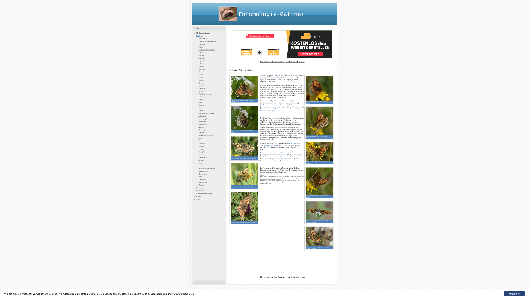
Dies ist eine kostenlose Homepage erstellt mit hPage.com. (282, 62)
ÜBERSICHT (203, 39)
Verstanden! (514, 293)
